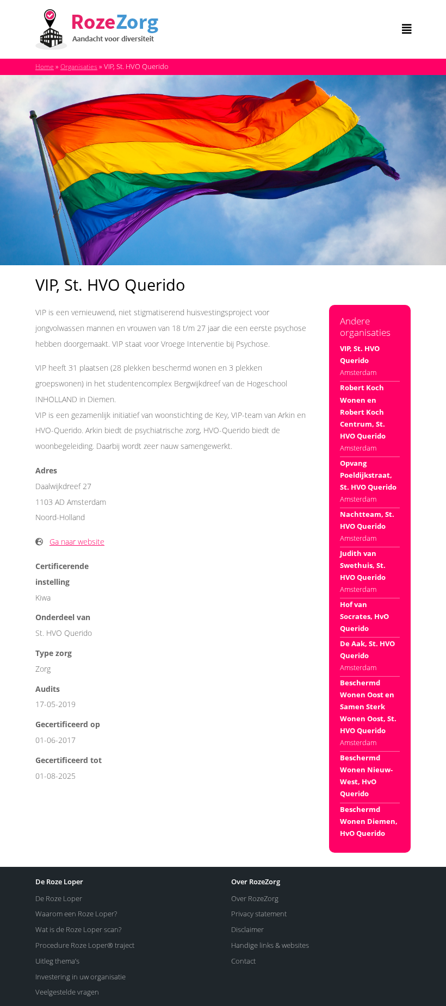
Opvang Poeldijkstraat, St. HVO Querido (368, 475)
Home (44, 67)
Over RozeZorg (254, 898)
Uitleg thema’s (57, 961)
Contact (243, 961)
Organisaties (78, 67)
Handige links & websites (270, 945)
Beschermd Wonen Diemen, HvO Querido (369, 821)
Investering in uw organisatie (80, 977)
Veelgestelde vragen (67, 992)
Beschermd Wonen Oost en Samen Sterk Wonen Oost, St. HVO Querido (368, 706)
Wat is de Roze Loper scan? (78, 929)
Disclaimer (247, 929)
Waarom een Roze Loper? (76, 913)
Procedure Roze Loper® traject (84, 945)
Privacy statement (259, 913)
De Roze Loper (58, 898)
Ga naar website (76, 541)
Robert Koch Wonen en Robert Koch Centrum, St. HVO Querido (363, 411)
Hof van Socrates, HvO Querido (364, 616)
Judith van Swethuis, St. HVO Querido (363, 565)
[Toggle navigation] (407, 29)
